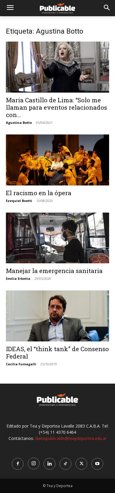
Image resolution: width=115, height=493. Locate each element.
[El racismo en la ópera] (57, 159)
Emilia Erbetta (18, 278)
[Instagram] (34, 463)
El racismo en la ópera (38, 193)
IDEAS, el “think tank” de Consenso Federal (57, 352)
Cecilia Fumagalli (21, 364)
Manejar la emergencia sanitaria (54, 271)
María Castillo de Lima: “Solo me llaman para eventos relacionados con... (56, 107)
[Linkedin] (49, 464)
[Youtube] (97, 464)
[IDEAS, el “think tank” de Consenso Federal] (57, 315)
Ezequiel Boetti (19, 200)
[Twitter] (81, 464)
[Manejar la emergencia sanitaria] (57, 238)
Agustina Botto (19, 122)
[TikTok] (65, 464)
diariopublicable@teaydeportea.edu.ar (71, 438)
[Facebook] (18, 464)
